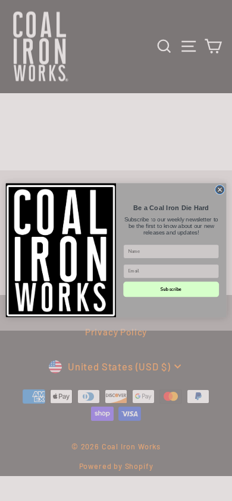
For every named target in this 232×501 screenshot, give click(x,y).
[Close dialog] (219, 190)
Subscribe (171, 290)
